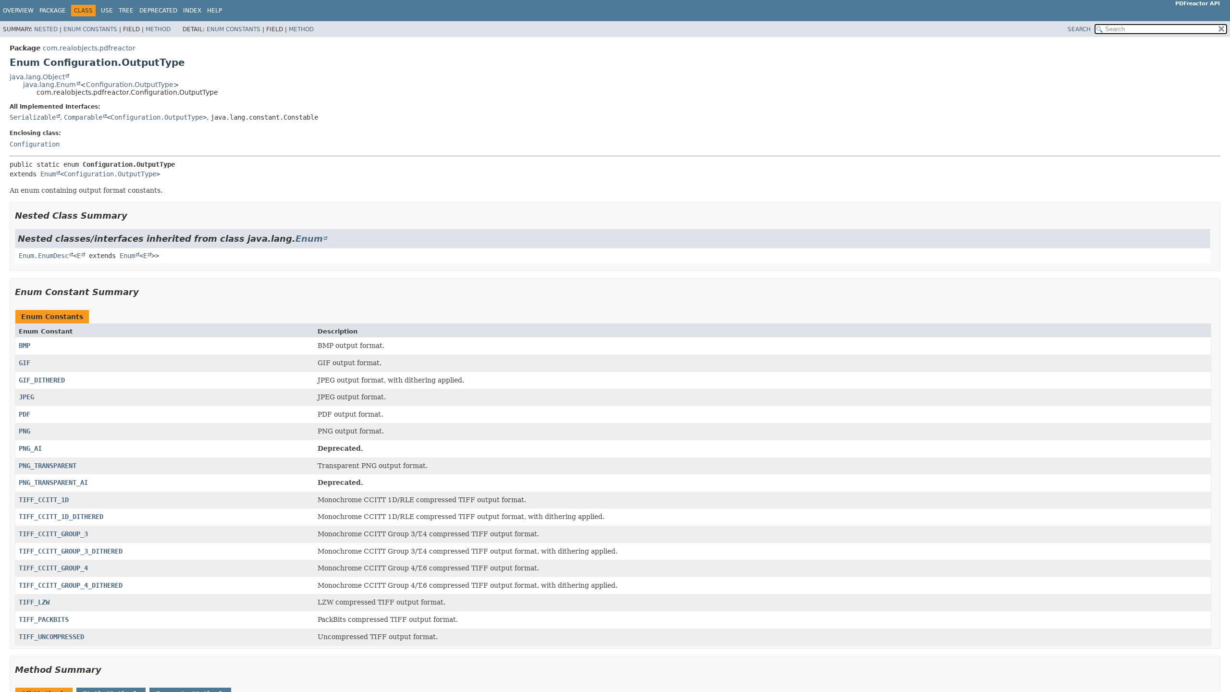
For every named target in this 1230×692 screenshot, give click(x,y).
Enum (48, 174)
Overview (18, 10)
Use (107, 10)
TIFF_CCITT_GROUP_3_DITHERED (71, 551)
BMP (24, 345)
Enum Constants (90, 29)
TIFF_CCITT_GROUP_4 (53, 568)
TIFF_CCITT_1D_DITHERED (61, 516)
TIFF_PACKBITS (44, 619)
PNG (24, 431)
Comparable (83, 117)
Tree (126, 10)
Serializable (33, 117)
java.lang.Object (37, 77)
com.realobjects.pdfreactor (89, 48)
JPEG (26, 397)
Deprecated (158, 10)
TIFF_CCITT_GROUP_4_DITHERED (71, 585)
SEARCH (1079, 29)
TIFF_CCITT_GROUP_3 (53, 534)
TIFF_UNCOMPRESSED (51, 637)
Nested (46, 29)
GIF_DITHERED (42, 380)
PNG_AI (30, 448)
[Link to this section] (134, 215)
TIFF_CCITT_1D (44, 500)
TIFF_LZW (34, 602)
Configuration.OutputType (129, 84)
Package (52, 10)
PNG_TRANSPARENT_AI (53, 482)
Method (158, 29)
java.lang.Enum (49, 84)
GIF (24, 363)
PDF (24, 414)
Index (192, 10)
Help (214, 10)
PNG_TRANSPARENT (47, 466)
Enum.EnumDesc (44, 256)
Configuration (35, 144)
